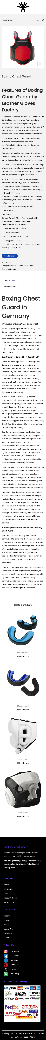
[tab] (23, 280)
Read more (24, 656)
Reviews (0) (10, 286)
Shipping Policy (19, 861)
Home (6, 885)
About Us (7, 861)
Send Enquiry (9, 256)
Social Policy (26, 864)
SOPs (35, 864)
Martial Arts (8, 929)
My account (9, 902)
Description (10, 280)
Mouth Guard (23, 652)
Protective (28, 266)
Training (7, 938)
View (6, 864)
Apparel (7, 916)
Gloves (6, 924)
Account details (10, 898)
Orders (6, 893)
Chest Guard (17, 266)
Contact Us (8, 889)
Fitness (7, 920)
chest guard (11, 269)
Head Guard (23, 759)
